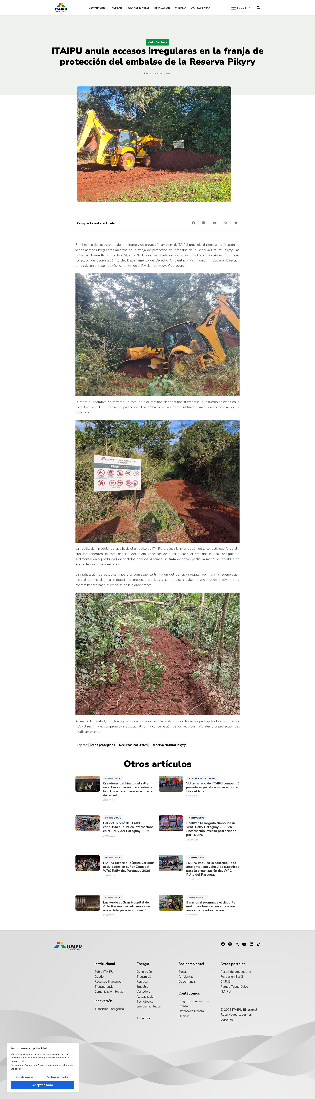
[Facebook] (222, 944)
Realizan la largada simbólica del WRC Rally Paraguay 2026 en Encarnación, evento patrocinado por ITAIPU (211, 829)
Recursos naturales (133, 745)
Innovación (162, 8)
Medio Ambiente (157, 42)
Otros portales (233, 963)
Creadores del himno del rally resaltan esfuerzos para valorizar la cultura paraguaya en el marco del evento (128, 789)
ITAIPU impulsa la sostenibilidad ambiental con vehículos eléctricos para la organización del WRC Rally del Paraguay (212, 869)
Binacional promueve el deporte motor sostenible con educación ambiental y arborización (210, 906)
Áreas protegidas (102, 745)
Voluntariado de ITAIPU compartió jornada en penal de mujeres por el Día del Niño (212, 787)
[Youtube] (244, 944)
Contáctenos (200, 8)
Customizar (25, 1077)
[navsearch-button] (258, 7)
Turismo (180, 8)
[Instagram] (230, 944)
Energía (117, 8)
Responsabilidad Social (202, 778)
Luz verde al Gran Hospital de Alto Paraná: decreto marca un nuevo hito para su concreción (126, 906)
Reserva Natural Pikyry (169, 745)
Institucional (97, 8)
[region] (43, 1067)
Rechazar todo (56, 1077)
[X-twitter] (237, 944)
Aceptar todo (42, 1085)
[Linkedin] (251, 944)
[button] (193, 223)
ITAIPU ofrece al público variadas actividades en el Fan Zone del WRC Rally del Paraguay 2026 (129, 867)
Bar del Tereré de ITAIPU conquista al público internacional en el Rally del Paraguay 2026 (129, 827)
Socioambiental (138, 8)
